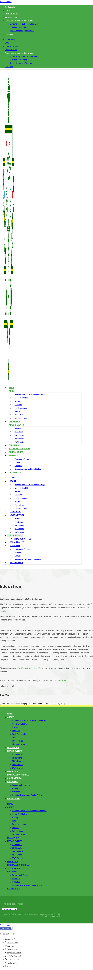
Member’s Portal (11, 17)
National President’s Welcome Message (30, 394)
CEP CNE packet (59, 680)
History (17, 401)
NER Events (19, 428)
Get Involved (15, 472)
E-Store (7, 10)
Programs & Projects (22, 459)
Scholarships (17, 542)
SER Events (19, 432)
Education (15, 535)
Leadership (15, 512)
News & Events (16, 425)
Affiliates (18, 466)
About (12, 391)
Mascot (17, 411)
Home (12, 478)
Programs (14, 455)
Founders (18, 405)
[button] (6, 928)
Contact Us (9, 34)
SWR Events (19, 532)
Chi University (10, 7)
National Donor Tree (20, 539)
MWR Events (19, 435)
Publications (19, 415)
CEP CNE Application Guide (27, 668)
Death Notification (12, 14)
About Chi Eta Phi (21, 398)
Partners (18, 462)
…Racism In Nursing (18, 27)
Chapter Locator (21, 508)
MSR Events (19, 439)
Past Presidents (21, 408)
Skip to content (6, 2)
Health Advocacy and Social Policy (28, 469)
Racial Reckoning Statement (22, 31)
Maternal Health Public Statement (24, 24)
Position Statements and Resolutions (19, 21)
